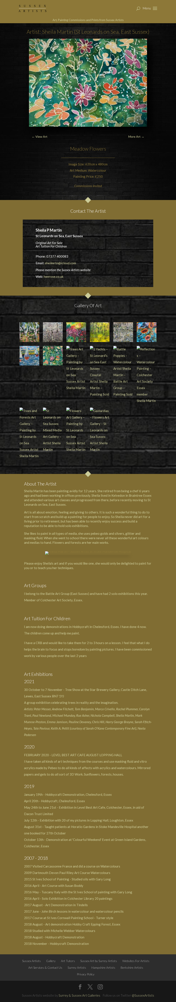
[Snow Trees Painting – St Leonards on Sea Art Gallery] (53, 332)
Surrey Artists (77, 967)
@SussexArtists (143, 995)
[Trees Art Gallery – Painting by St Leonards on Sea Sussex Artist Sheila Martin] (76, 368)
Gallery (51, 961)
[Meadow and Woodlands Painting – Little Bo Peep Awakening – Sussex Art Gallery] (100, 332)
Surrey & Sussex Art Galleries (79, 995)
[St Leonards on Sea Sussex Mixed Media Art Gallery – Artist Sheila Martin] (53, 430)
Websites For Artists (135, 961)
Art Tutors (68, 961)
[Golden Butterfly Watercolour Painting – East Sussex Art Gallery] (76, 332)
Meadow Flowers (88, 149)
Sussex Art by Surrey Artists (98, 961)
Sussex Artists (31, 961)
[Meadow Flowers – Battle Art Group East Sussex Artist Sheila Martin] (53, 356)
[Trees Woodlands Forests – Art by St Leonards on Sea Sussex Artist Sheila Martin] (29, 332)
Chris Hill (98, 722)
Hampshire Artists (103, 967)
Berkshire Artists (132, 967)
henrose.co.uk (53, 276)
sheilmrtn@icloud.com (60, 263)
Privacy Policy (85, 974)
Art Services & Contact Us (45, 967)
